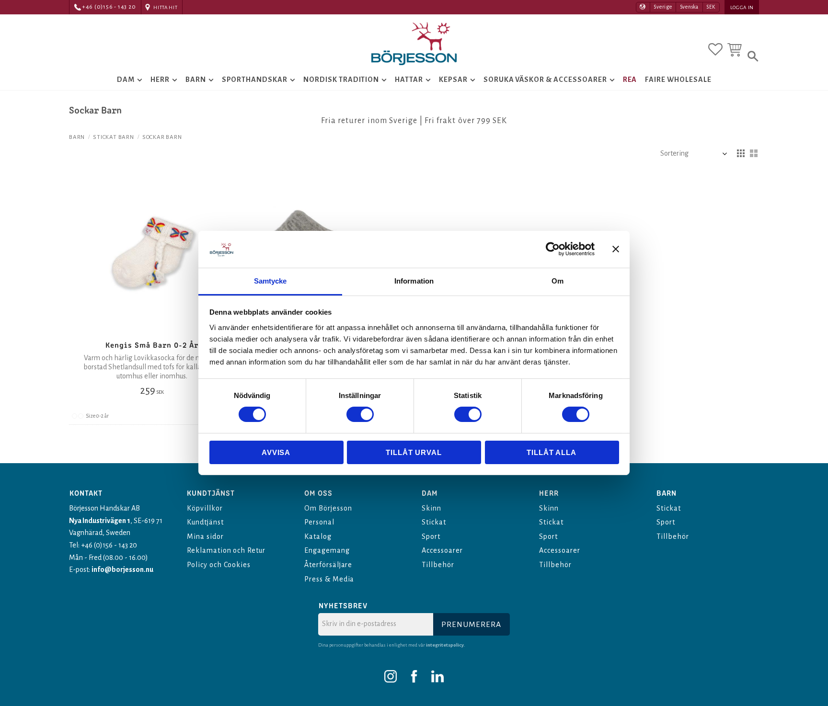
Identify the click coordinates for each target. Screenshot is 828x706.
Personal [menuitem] (319, 522)
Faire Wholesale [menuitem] (678, 79)
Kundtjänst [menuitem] (205, 522)
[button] (715, 49)
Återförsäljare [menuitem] (328, 565)
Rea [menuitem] (630, 79)
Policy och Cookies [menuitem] (219, 565)
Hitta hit (165, 7)
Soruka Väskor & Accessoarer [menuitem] (545, 79)
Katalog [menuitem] (318, 536)
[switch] (360, 414)
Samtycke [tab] (270, 281)
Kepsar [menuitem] (453, 79)
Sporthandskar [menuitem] (255, 79)
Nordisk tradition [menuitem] (341, 79)
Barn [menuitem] (195, 79)
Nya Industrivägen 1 (99, 520)
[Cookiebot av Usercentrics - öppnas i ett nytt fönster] (553, 249)
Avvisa (276, 452)
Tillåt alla (551, 452)
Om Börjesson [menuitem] (328, 508)
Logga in (742, 7)
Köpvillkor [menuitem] (205, 508)
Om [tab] (558, 281)
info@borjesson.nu (122, 569)
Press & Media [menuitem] (329, 579)
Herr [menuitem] (160, 79)
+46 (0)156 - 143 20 (109, 7)
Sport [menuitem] (431, 536)
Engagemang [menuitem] (327, 550)
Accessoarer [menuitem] (442, 550)
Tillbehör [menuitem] (438, 565)
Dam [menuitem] (126, 79)
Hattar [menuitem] (409, 79)
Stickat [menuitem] (434, 522)
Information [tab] (414, 281)
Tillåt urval (414, 452)
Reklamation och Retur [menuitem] (226, 550)
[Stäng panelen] (615, 249)
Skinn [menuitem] (431, 508)
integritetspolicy (445, 645)
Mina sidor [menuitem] (205, 536)
